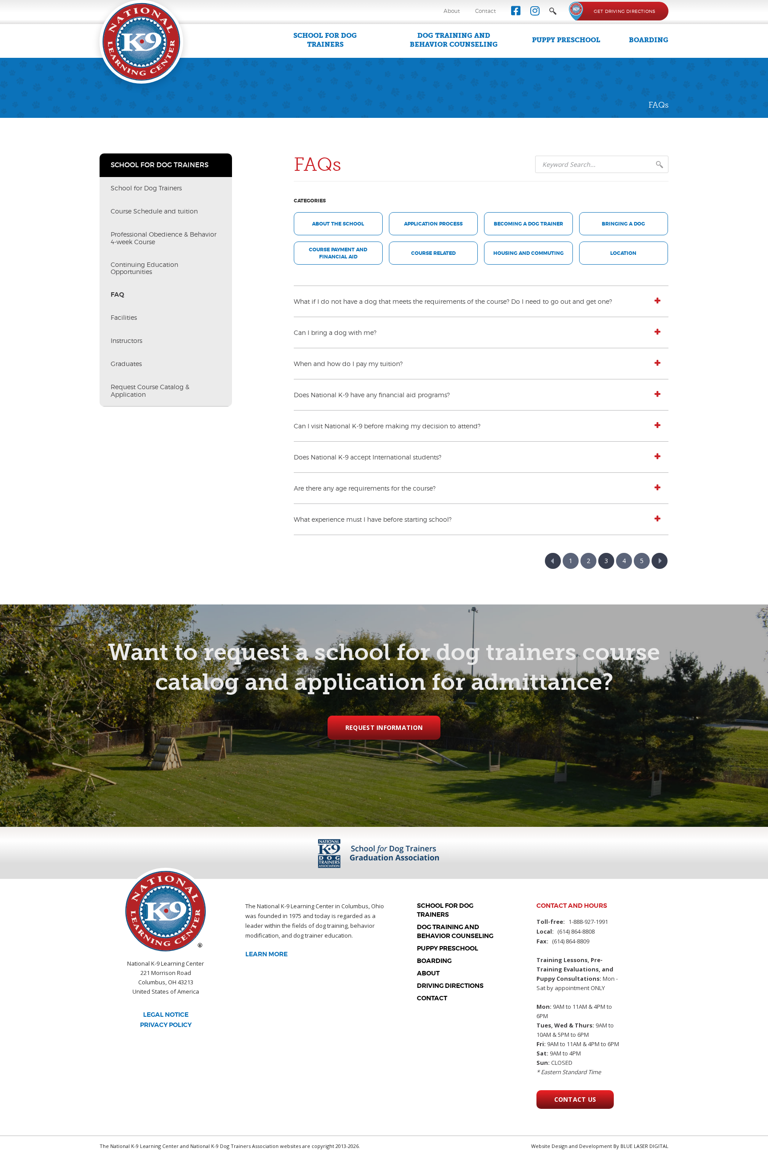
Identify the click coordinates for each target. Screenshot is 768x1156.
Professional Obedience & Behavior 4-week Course (163, 238)
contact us (575, 1099)
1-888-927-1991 (588, 922)
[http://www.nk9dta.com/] (385, 852)
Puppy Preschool (566, 40)
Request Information (384, 727)
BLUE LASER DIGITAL (644, 1146)
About (452, 11)
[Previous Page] (553, 561)
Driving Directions (450, 986)
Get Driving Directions (624, 11)
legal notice (165, 1015)
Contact (485, 11)
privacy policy (166, 1025)
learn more (266, 954)
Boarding (648, 40)
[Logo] (141, 41)
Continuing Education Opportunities (144, 268)
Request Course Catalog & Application (150, 390)
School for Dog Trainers (325, 40)
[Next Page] (660, 561)
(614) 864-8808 (576, 931)
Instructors (126, 340)
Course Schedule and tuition (154, 211)
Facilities (124, 317)
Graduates (126, 363)
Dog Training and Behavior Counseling (454, 40)
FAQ (117, 294)
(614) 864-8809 (570, 941)
